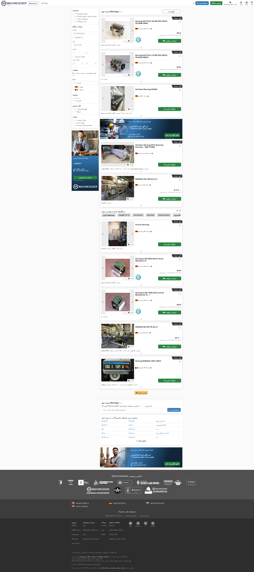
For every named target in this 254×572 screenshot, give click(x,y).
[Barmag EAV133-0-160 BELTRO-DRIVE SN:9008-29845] (117, 30)
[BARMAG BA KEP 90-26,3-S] (117, 336)
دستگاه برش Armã (162, 433)
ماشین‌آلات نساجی (81, 19)
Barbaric (105, 421)
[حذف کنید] (194, 3)
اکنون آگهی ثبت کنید (172, 135)
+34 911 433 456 (82, 506)
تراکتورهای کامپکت (130, 516)
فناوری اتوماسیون (81, 14)
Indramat (150, 215)
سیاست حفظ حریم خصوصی (118, 568)
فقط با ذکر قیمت (80, 57)
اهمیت (172, 11)
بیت (157, 429)
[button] (252, 3)
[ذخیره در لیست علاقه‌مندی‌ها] (179, 21)
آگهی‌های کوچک (81, 109)
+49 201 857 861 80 (157, 503)
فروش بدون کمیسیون (85, 177)
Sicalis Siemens (164, 215)
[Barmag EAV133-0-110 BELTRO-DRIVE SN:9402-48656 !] (117, 64)
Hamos (131, 433)
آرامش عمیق (160, 421)
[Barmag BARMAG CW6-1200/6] (117, 370)
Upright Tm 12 (124, 215)
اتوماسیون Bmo (161, 425)
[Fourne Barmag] (117, 234)
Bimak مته (105, 437)
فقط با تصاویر (80, 120)
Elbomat (132, 429)
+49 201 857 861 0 (119, 503)
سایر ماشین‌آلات (81, 21)
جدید (77, 98)
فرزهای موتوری (144, 516)
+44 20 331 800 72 (82, 503)
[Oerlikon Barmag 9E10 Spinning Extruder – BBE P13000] (117, 154)
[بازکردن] (141, 47)
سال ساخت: (76, 60)
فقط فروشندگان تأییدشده (83, 125)
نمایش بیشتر (142, 441)
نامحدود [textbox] (77, 83)
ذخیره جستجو (141, 393)
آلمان (80, 87)
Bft (103, 429)
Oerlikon (79, 37)
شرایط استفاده (105, 568)
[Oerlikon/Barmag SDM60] (117, 98)
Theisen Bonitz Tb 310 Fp (113, 516)
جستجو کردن (202, 3)
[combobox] (85, 82)
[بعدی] (132, 30)
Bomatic (132, 421)
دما (157, 437)
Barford (104, 425)
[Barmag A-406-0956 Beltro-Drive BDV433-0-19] (117, 268)
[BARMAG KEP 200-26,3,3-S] (117, 188)
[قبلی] (103, 30)
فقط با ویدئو (79, 123)
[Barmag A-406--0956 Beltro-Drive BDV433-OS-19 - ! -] (117, 302)
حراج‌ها (78, 112)
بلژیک (80, 90)
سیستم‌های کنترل (108, 215)
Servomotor (138, 215)
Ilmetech (132, 437)
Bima (103, 433)
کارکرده (78, 101)
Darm (131, 425)
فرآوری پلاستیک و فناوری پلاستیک (86, 16)
